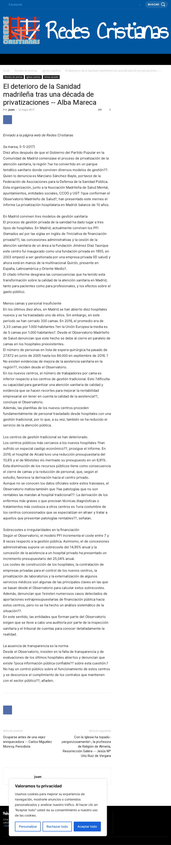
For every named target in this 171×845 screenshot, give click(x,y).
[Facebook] (4, 4)
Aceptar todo (87, 826)
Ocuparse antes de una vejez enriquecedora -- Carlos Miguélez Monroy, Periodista (27, 741)
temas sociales (51, 77)
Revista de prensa (26, 71)
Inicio (6, 71)
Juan (11, 109)
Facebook (15, 4)
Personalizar (28, 826)
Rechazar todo (57, 826)
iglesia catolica (51, 71)
